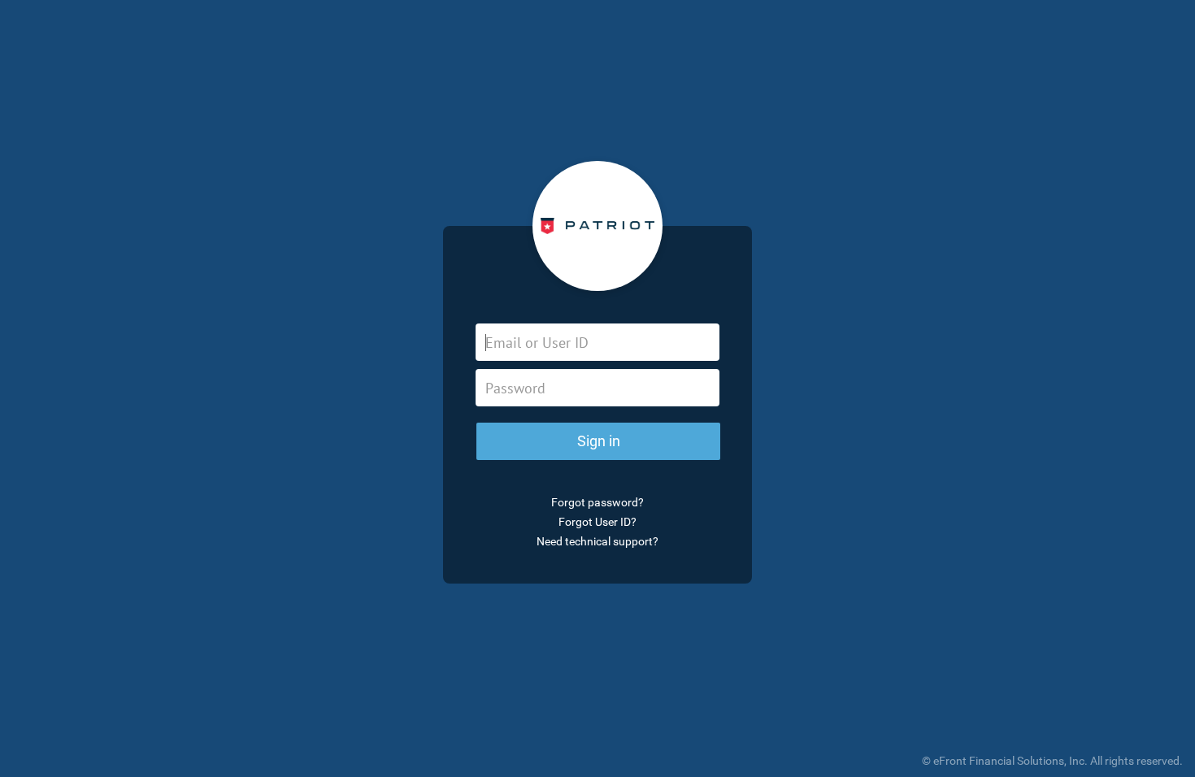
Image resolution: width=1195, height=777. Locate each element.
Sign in (598, 440)
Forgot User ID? (597, 521)
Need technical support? (597, 541)
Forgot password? (597, 502)
